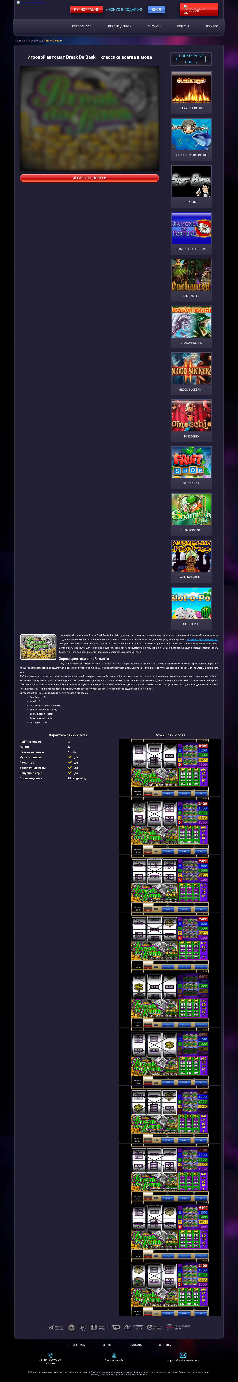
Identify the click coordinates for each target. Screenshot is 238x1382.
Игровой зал (81, 26)
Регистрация (86, 9)
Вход (156, 9)
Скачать (154, 26)
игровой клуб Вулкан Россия (202, 639)
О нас (107, 1345)
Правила (135, 1345)
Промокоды (76, 1345)
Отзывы (165, 1345)
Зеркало (211, 26)
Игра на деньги (120, 26)
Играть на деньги (89, 178)
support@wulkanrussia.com (183, 1360)
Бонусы (183, 26)
